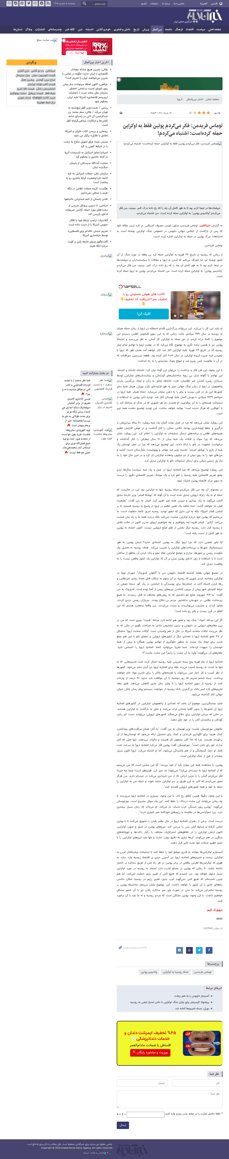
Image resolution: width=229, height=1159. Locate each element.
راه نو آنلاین (37, 71)
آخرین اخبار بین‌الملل (96, 62)
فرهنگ (179, 29)
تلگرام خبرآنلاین (41, 3)
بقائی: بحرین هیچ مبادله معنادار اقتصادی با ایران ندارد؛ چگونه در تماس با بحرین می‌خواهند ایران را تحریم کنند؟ (85, 73)
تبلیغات (154, 4)
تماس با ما (179, 4)
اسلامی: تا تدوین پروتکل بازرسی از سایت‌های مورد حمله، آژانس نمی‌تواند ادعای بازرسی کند (86, 209)
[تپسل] (119, 79)
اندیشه (89, 29)
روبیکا (9, 3)
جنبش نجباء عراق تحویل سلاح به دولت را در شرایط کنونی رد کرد (86, 144)
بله (15, 3)
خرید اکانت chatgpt (43, 98)
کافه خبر (70, 29)
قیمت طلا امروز (25, 89)
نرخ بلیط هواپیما (46, 103)
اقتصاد (189, 29)
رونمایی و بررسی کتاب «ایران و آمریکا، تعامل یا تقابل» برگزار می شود (86, 133)
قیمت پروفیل (35, 93)
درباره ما (166, 4)
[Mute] (181, 316)
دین (80, 29)
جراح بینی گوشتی (45, 80)
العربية (203, 4)
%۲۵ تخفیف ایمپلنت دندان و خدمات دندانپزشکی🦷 (150, 1035)
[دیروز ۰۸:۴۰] (102, 403)
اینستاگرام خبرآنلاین (35, 3)
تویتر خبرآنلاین (28, 3)
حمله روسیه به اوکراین (176, 972)
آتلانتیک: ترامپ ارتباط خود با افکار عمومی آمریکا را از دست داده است (88, 222)
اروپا (179, 99)
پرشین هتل (27, 80)
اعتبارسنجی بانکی (45, 89)
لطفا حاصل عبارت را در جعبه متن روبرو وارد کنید (194, 1114)
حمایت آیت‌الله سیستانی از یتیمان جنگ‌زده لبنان (89, 165)
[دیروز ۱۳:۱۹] (102, 385)
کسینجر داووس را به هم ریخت (191, 996)
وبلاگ (28, 29)
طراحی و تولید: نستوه (93, 1153)
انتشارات (40, 29)
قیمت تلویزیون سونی (43, 75)
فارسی (214, 4)
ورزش (145, 29)
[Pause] (175, 316)
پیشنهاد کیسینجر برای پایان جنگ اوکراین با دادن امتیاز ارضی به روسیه (169, 1002)
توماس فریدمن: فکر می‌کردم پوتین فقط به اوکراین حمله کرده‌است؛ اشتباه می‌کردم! (173, 129)
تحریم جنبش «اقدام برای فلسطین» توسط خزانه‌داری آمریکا (88, 233)
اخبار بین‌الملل (195, 99)
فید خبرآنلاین (48, 3)
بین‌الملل (157, 29)
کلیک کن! (144, 314)
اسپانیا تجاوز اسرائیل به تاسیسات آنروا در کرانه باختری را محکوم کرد (86, 154)
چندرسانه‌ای (55, 29)
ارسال (123, 1125)
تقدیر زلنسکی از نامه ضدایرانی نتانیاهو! (86, 199)
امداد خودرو (24, 98)
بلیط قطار (50, 93)
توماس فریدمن (202, 972)
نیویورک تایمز (215, 910)
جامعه (168, 29)
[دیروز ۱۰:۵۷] (102, 435)
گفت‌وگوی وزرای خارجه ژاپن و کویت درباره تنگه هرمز (88, 243)
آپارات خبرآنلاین (22, 3)
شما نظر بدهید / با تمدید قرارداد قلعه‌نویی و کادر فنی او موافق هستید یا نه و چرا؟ (76, 387)
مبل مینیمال (23, 75)
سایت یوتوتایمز (18, 93)
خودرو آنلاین (103, 29)
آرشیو (143, 4)
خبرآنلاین (198, 17)
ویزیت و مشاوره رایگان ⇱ (150, 1052)
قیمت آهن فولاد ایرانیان (41, 84)
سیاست (201, 29)
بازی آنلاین (23, 71)
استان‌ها (17, 29)
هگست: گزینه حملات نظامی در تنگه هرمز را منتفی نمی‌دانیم (87, 190)
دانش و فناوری (122, 29)
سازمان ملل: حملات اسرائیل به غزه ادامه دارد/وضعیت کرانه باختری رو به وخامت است (87, 177)
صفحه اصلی (214, 29)
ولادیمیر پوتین (149, 972)
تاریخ (136, 29)
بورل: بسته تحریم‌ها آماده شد (192, 1008)
